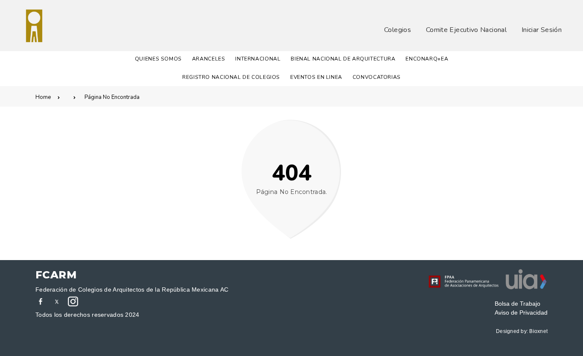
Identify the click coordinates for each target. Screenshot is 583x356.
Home (43, 97)
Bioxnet (538, 331)
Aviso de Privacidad (521, 312)
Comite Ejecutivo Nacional (466, 30)
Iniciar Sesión (542, 30)
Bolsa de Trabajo (517, 303)
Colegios (397, 30)
